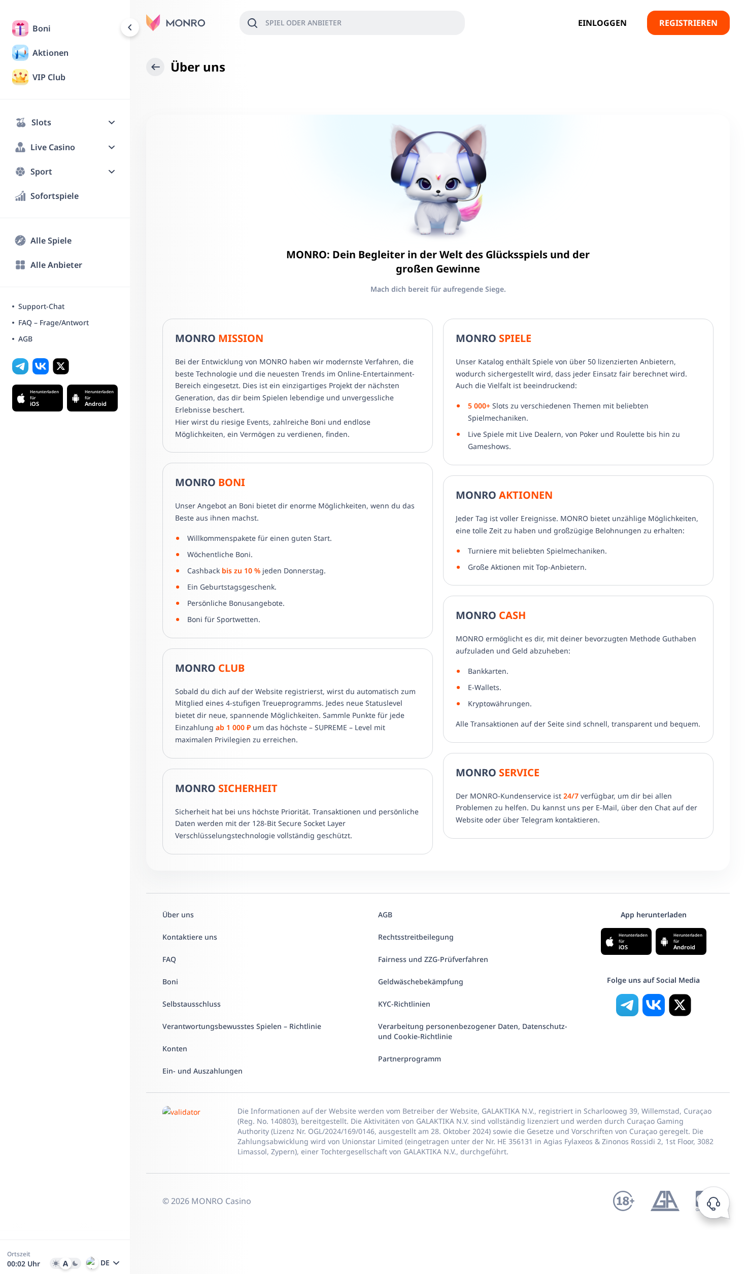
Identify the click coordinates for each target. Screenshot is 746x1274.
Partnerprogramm (409, 1058)
